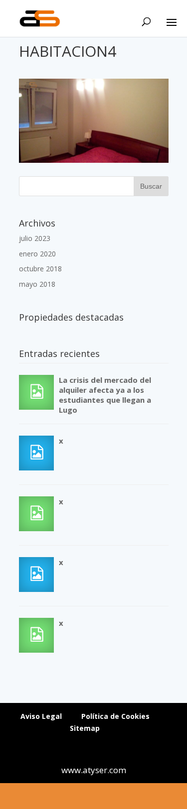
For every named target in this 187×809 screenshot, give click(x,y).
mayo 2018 (37, 284)
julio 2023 (34, 238)
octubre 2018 (40, 268)
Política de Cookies (115, 716)
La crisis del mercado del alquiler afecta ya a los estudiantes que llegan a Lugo (105, 395)
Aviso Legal (41, 716)
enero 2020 (37, 253)
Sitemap (85, 728)
